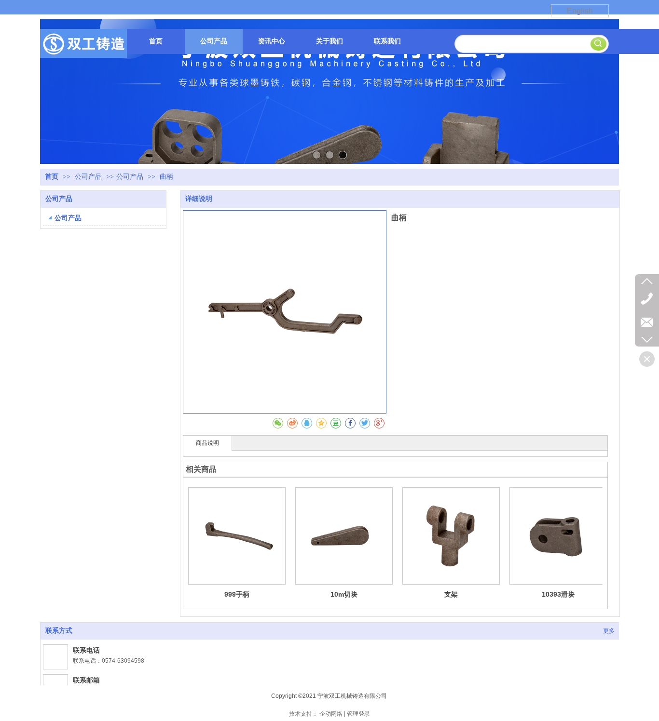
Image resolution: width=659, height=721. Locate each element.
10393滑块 (558, 594)
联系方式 (58, 630)
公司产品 (89, 176)
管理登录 (358, 713)
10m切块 (343, 594)
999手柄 (236, 594)
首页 (51, 176)
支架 (451, 594)
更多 (609, 631)
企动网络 (331, 713)
